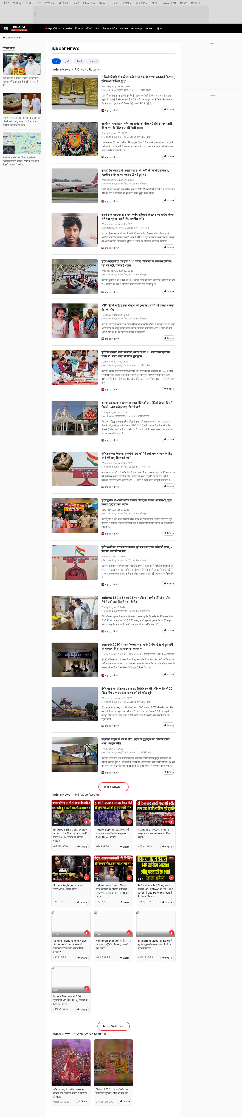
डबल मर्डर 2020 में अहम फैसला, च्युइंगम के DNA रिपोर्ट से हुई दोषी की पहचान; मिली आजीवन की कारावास (137, 646)
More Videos (112, 1026)
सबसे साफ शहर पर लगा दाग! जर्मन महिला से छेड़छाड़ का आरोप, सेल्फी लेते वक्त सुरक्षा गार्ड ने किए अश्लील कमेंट (138, 216)
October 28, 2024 (105, 1102)
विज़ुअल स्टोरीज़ (110, 28)
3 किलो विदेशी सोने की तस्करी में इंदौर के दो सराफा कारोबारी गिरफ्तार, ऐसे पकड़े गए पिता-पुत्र (138, 79)
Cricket (63, 3)
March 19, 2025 (61, 1102)
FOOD (76, 3)
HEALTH (103, 3)
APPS (155, 3)
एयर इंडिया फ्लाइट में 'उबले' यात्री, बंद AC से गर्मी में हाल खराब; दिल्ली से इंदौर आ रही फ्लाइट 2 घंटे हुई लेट (135, 172)
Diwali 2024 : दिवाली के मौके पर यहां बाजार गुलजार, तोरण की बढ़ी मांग (111, 1091)
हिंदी (39, 3)
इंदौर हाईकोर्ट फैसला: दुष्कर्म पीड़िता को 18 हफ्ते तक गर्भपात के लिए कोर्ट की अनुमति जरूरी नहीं (137, 455)
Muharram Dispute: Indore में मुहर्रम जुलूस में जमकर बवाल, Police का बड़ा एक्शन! (155, 944)
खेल (97, 28)
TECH (115, 3)
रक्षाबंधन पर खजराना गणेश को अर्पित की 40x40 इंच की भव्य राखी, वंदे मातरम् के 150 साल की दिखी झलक (137, 126)
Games (127, 3)
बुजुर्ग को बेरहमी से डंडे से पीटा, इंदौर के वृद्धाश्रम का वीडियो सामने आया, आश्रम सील (136, 741)
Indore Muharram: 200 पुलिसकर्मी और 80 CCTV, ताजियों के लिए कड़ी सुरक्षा (70, 1000)
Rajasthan (169, 3)
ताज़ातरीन (67, 28)
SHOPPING (141, 3)
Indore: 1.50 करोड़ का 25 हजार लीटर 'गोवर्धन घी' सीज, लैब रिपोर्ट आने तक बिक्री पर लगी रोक (136, 600)
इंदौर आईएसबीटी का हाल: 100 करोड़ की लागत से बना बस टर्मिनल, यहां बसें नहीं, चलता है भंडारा (137, 263)
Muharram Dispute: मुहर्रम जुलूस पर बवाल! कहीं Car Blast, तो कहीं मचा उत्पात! (113, 944)
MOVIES (49, 3)
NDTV (6, 3)
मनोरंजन (124, 28)
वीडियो (89, 28)
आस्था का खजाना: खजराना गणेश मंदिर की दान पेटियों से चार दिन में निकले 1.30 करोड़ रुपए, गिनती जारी (137, 405)
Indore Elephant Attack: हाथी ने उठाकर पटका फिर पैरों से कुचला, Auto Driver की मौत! (112, 833)
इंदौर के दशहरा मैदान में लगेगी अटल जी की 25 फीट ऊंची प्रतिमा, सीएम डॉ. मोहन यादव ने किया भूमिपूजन (136, 354)
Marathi (196, 3)
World (17, 3)
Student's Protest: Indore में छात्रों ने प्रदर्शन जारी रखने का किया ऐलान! (154, 833)
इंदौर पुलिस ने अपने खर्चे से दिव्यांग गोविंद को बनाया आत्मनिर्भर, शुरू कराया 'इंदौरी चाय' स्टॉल (136, 502)
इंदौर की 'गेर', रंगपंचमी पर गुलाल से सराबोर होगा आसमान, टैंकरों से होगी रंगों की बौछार (70, 1093)
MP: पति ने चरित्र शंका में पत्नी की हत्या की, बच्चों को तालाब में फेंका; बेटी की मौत (138, 307)
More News (112, 787)
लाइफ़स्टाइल (136, 28)
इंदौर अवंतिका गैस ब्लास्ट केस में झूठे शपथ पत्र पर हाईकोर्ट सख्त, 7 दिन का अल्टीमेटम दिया (137, 549)
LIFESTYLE (89, 3)
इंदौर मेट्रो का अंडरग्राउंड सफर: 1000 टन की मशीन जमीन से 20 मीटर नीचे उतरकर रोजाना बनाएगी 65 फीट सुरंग (137, 690)
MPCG (183, 3)
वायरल (149, 28)
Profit (30, 3)
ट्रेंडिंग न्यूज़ (9, 48)
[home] (19, 27)
